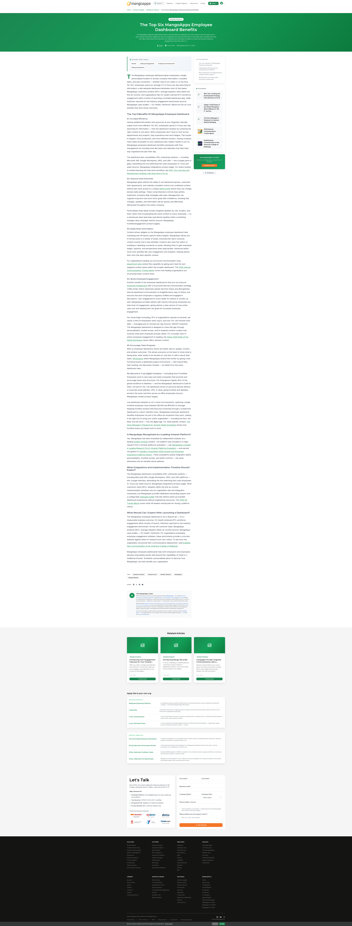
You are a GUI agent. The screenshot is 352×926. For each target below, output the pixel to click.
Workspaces (138, 359)
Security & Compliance (158, 855)
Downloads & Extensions (159, 867)
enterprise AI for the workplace (153, 603)
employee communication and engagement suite (170, 597)
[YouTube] (221, 917)
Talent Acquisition (132, 865)
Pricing (203, 3)
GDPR (153, 919)
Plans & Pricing (156, 880)
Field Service (130, 855)
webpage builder (147, 497)
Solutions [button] (169, 3)
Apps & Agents (156, 850)
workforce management (142, 605)
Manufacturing (181, 852)
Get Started (202, 825)
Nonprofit (179, 865)
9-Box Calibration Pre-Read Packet (141, 759)
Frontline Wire (181, 895)
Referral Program (157, 897)
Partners (129, 887)
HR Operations (131, 862)
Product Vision (131, 882)
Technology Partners (132, 895)
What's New (180, 892)
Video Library (181, 887)
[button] (222, 3)
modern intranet (141, 442)
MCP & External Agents (208, 900)
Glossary (179, 900)
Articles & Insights (138, 10)
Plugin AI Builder (206, 897)
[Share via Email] (142, 585)
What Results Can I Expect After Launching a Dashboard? (208, 78)
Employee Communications (166, 63)
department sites (134, 264)
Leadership (133, 710)
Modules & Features (152, 10)
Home (129, 10)
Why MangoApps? (207, 845)
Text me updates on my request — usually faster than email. (201, 809)
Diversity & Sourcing (186, 919)
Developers (155, 865)
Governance (205, 892)
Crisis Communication (136, 717)
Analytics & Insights (157, 857)
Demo (213, 3)
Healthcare (180, 845)
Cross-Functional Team (137, 723)
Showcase (180, 890)
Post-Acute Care (181, 850)
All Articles (210, 173)
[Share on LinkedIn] (133, 585)
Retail (178, 855)
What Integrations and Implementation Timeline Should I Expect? (210, 73)
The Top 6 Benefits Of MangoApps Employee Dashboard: (209, 64)
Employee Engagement (147, 63)
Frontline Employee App (133, 847)
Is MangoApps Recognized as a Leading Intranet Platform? (208, 69)
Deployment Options (157, 847)
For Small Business (157, 882)
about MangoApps (144, 614)
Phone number (187, 802)
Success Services (157, 887)
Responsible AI (162, 919)
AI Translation (206, 895)
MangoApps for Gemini (208, 907)
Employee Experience (137, 67)
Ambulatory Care (181, 847)
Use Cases (205, 855)
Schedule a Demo (209, 165)
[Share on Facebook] (139, 585)
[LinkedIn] (217, 917)
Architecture (205, 890)
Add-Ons (154, 892)
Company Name (185, 794)
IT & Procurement (132, 860)
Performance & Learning (133, 867)
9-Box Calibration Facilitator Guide (141, 752)
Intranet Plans (206, 862)
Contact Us (130, 890)
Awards (129, 885)
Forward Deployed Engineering (160, 890)
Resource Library (182, 882)
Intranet (133, 63)
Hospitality (180, 860)
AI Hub (204, 880)
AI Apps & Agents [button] (181, 3)
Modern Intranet (131, 845)
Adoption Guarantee (207, 860)
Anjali (161, 45)
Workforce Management (133, 852)
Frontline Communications (134, 850)
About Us (129, 880)
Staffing (179, 867)
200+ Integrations (157, 852)
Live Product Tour (207, 847)
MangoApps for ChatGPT (209, 905)
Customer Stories (182, 885)
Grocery (179, 857)
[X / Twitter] (224, 917)
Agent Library (206, 882)
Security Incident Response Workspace (143, 739)
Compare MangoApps (208, 850)
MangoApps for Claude (208, 902)
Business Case (206, 852)
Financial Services (182, 862)
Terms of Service (143, 919)
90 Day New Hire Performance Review (142, 745)
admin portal (164, 189)
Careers (129, 892)
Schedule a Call (156, 895)
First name (183, 778)
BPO (178, 870)
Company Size (206, 794)
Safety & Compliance (132, 857)
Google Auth (173, 919)
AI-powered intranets (182, 603)
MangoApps (169, 595)
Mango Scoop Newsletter (184, 897)
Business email (185, 786)
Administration (156, 860)
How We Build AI (206, 887)
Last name (205, 778)
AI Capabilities (206, 885)
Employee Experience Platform (140, 703)
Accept (222, 924)
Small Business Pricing (158, 885)
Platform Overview (157, 845)
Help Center (180, 902)
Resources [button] (193, 3)
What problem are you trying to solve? (193, 814)
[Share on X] (136, 585)
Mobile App (155, 862)
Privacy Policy (131, 919)
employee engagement (137, 286)
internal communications (169, 603)
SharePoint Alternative (208, 857)
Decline (215, 924)
